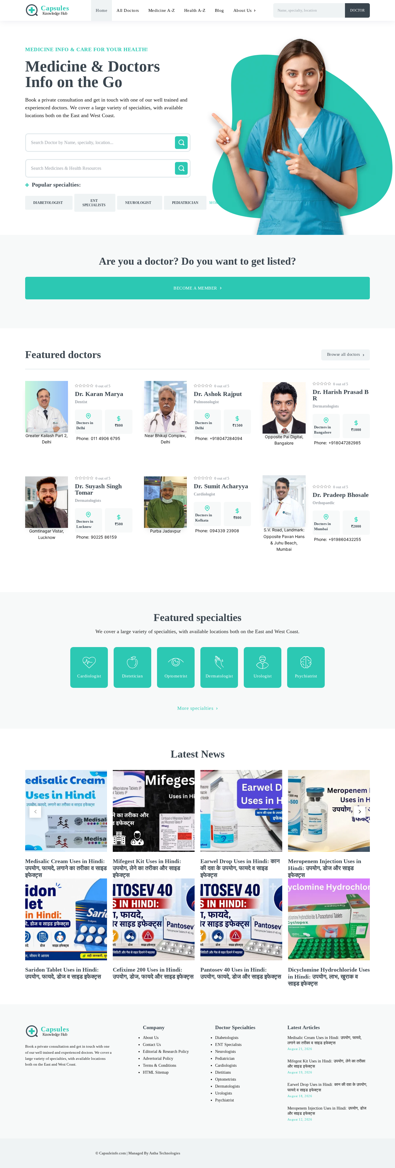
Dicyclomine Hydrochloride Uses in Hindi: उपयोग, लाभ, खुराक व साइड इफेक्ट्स (329, 976)
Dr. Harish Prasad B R (341, 395)
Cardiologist (204, 494)
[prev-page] (35, 812)
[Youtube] (295, 1153)
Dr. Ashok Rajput (218, 393)
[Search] (181, 142)
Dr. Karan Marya (99, 393)
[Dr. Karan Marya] (46, 406)
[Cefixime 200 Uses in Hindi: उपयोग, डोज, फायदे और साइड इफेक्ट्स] (154, 919)
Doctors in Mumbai (322, 526)
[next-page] (360, 812)
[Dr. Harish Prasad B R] (284, 408)
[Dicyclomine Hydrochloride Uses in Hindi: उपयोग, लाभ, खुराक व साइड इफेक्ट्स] (329, 919)
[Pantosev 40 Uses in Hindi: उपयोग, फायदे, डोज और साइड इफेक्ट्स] (241, 919)
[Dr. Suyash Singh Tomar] (46, 502)
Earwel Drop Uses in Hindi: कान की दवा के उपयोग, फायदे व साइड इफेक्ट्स (240, 868)
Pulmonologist (206, 402)
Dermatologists (326, 406)
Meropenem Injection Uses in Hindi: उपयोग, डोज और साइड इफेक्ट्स (324, 868)
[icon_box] (89, 667)
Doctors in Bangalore (322, 429)
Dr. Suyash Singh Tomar (98, 489)
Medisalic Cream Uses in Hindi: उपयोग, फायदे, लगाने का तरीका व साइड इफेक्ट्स (66, 868)
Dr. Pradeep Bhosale (341, 494)
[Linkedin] (270, 1153)
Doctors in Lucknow (84, 524)
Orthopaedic (324, 503)
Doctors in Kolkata (203, 517)
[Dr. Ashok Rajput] (165, 406)
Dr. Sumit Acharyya (221, 486)
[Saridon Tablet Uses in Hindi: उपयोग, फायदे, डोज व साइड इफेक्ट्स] (66, 919)
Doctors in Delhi (84, 425)
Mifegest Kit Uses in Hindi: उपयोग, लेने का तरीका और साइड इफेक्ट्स (147, 868)
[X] (282, 1153)
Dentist (81, 402)
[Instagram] (258, 1153)
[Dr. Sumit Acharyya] (165, 502)
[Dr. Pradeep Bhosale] (284, 501)
